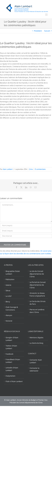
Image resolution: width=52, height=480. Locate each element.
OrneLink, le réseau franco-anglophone (37, 294)
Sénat (8, 290)
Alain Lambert (8, 169)
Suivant (47, 31)
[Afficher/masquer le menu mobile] (46, 14)
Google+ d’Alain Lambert (12, 338)
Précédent (38, 31)
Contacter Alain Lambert (36, 361)
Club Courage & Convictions (12, 308)
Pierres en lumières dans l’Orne (37, 310)
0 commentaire (40, 169)
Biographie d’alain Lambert (13, 272)
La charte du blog (36, 343)
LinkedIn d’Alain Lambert (12, 369)
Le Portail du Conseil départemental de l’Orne (38, 285)
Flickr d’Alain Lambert (14, 381)
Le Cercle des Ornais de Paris (37, 302)
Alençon (9, 315)
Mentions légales (36, 337)
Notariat (9, 321)
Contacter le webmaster (34, 369)
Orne (31, 169)
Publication (10, 279)
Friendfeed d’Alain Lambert (13, 360)
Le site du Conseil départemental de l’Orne (37, 274)
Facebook (9, 354)
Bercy (8, 301)
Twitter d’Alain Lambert (11, 347)
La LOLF (9, 296)
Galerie (8, 285)
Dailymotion (10, 376)
